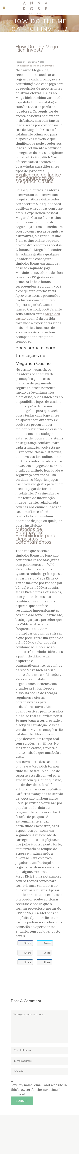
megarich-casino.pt (29, 66)
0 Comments (48, 66)
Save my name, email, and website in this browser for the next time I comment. (39, 1089)
